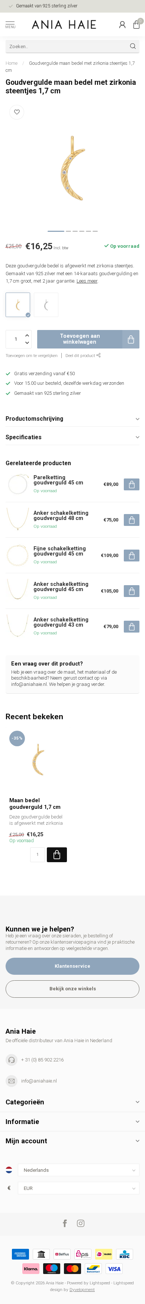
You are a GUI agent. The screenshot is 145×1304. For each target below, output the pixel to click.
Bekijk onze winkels (72, 988)
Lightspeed (100, 1282)
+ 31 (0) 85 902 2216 (42, 1060)
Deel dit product (80, 355)
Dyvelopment (82, 1289)
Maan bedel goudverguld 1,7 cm (35, 803)
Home (11, 63)
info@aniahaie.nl (39, 1081)
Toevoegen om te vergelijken (32, 355)
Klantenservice (72, 966)
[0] (136, 24)
